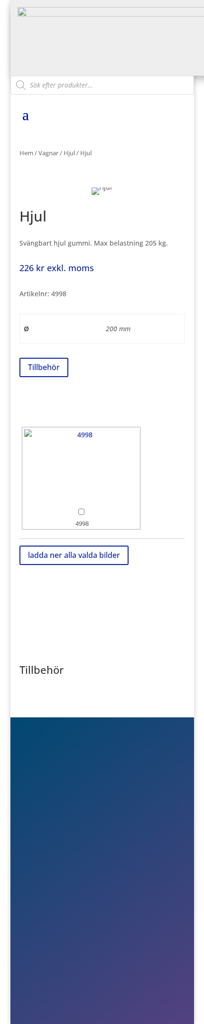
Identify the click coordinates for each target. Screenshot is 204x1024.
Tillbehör (44, 367)
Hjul (69, 153)
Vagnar (48, 153)
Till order (58, 919)
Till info (55, 905)
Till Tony (56, 946)
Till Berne (58, 932)
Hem (26, 153)
